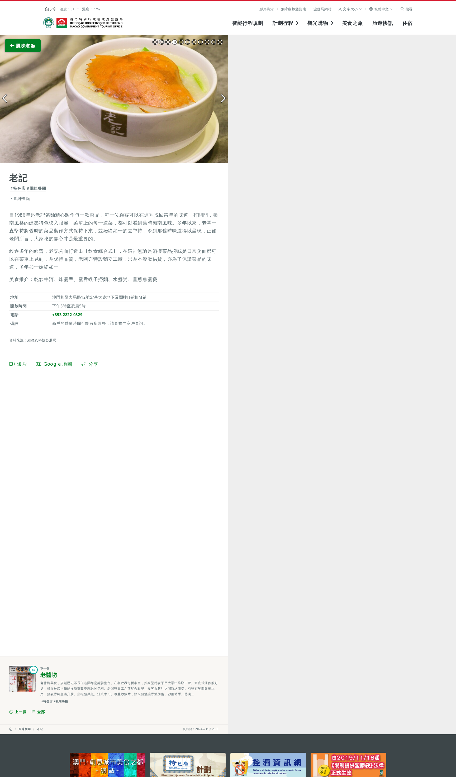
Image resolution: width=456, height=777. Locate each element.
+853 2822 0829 (67, 314)
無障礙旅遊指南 (293, 9)
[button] (350, 9)
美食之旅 (352, 22)
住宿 (407, 22)
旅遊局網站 (323, 9)
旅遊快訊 (382, 22)
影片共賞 (266, 9)
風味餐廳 (24, 729)
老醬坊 (49, 674)
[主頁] (11, 729)
